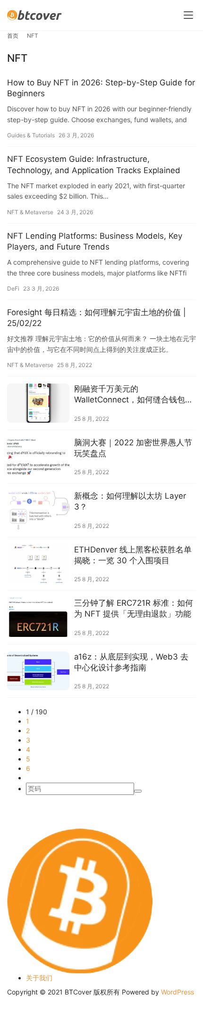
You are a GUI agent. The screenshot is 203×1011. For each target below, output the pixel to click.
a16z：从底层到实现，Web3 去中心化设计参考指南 (131, 662)
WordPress (177, 992)
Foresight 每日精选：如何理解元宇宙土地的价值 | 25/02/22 (96, 318)
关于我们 (39, 978)
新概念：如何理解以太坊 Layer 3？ (130, 501)
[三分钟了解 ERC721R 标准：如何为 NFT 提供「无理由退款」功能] (38, 617)
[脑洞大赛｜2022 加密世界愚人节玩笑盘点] (38, 456)
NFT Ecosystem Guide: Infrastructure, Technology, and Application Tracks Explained (93, 164)
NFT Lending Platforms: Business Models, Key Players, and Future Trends (94, 241)
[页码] (138, 791)
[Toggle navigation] (188, 15)
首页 (12, 35)
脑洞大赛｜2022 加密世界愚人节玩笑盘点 (133, 448)
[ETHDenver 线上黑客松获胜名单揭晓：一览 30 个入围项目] (38, 564)
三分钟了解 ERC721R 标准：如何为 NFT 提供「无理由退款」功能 (133, 608)
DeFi (13, 288)
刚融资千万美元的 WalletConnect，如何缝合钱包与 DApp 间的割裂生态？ (133, 394)
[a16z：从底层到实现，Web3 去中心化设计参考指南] (38, 671)
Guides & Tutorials (31, 135)
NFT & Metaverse (30, 212)
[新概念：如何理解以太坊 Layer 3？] (38, 510)
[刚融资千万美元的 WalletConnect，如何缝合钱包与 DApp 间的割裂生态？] (38, 403)
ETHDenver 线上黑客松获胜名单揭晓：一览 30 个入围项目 (133, 555)
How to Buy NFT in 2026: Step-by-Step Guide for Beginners (101, 88)
